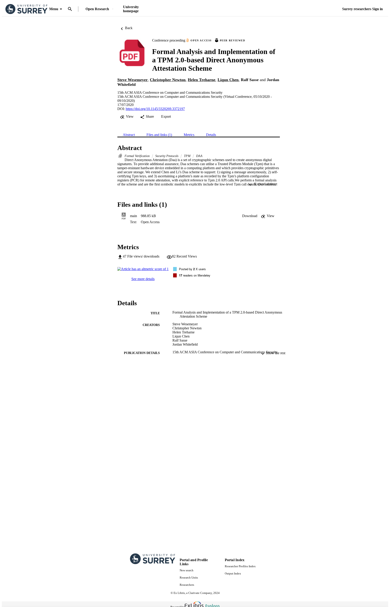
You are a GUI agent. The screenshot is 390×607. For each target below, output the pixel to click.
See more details (143, 279)
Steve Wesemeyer (132, 79)
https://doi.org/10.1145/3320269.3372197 (155, 109)
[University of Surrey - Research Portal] (26, 9)
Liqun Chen (228, 79)
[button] (249, 216)
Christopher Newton (168, 79)
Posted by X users (192, 269)
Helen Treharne (201, 79)
